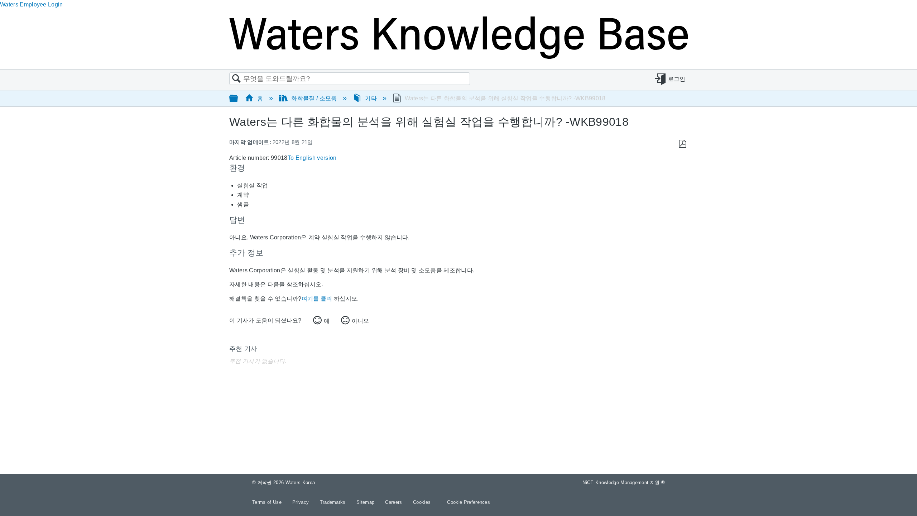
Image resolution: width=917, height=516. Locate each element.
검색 (236, 79)
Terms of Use (267, 502)
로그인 (677, 79)
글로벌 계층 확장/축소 (238, 99)
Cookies (422, 502)
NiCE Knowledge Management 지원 (623, 482)
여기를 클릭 (317, 299)
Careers (394, 502)
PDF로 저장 (682, 144)
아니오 (360, 321)
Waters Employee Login (31, 4)
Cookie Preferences (468, 502)
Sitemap (366, 502)
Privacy (301, 502)
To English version (312, 158)
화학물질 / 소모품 (314, 98)
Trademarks (333, 502)
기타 (371, 98)
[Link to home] (458, 57)
